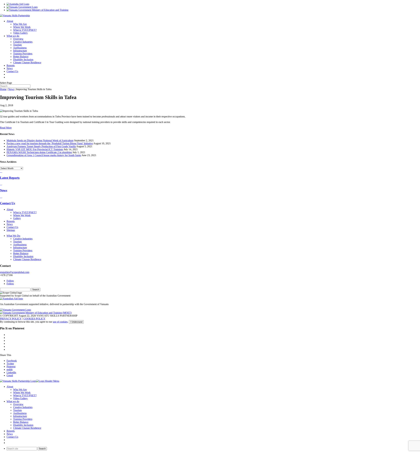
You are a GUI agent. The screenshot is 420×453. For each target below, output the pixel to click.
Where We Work (22, 27)
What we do (13, 35)
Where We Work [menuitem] (22, 392)
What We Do (13, 235)
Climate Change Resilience (27, 62)
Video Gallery (20, 33)
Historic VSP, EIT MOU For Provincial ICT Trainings (35, 149)
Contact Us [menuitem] (12, 436)
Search (42, 448)
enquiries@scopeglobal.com (14, 272)
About (10, 21)
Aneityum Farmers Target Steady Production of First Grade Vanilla (41, 146)
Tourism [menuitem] (17, 410)
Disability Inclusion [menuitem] (23, 425)
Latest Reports (10, 177)
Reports (11, 65)
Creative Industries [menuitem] (22, 407)
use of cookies (60, 321)
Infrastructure (20, 50)
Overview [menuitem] (18, 404)
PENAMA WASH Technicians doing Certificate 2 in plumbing (39, 152)
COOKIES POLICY (34, 318)
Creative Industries (22, 41)
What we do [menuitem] (13, 401)
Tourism (17, 44)
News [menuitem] (10, 433)
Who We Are (20, 24)
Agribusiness (20, 47)
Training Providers (22, 53)
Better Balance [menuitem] (20, 422)
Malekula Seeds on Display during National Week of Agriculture (40, 140)
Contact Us (12, 71)
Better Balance (20, 56)
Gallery (17, 218)
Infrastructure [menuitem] (20, 416)
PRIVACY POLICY (11, 318)
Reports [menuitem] (11, 431)
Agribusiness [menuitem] (20, 413)
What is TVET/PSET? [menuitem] (25, 395)
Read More (6, 127)
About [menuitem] (10, 386)
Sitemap (11, 230)
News (10, 68)
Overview (18, 38)
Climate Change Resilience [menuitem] (27, 428)
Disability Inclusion (23, 59)
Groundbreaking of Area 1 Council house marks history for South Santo (44, 155)
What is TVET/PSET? (25, 30)
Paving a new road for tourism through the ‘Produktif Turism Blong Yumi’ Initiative (50, 143)
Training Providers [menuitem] (22, 419)
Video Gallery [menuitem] (20, 398)
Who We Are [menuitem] (20, 389)
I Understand (76, 322)
